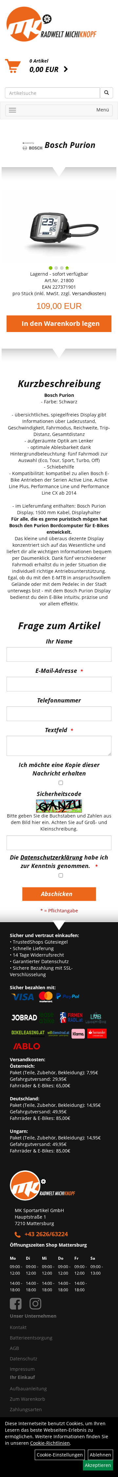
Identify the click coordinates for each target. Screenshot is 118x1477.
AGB (14, 1348)
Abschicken (56, 894)
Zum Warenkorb (27, 1399)
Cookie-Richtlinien (50, 1443)
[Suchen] (106, 92)
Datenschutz (23, 1358)
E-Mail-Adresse (56, 670)
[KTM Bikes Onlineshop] (59, 24)
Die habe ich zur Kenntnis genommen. (59, 861)
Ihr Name (59, 641)
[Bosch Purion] (59, 226)
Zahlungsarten (26, 1409)
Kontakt (18, 1327)
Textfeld (56, 730)
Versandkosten (88, 293)
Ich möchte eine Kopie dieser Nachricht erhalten (59, 769)
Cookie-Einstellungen (60, 1455)
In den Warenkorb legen (61, 323)
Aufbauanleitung (28, 1388)
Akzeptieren (98, 1465)
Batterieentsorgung (31, 1338)
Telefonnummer (59, 700)
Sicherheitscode (59, 794)
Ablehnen (100, 1455)
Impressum (22, 1369)
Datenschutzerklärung (51, 857)
